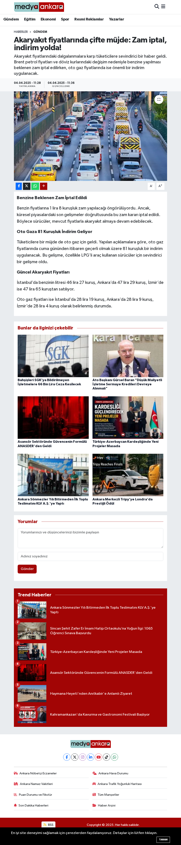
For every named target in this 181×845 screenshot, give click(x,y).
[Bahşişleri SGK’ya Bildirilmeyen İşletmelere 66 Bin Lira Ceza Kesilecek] (53, 356)
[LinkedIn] (90, 757)
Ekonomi (48, 19)
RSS (50, 825)
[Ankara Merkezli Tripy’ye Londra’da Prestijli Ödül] (128, 475)
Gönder (27, 569)
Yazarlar (116, 19)
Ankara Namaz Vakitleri (36, 784)
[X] (74, 757)
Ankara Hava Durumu (113, 773)
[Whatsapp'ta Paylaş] (35, 186)
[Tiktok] (106, 757)
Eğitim (29, 19)
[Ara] (157, 7)
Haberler (21, 31)
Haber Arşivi (106, 805)
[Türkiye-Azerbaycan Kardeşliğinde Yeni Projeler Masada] (128, 417)
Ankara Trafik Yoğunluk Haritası (120, 784)
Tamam (163, 839)
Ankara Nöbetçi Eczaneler (38, 773)
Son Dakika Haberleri (33, 805)
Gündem (11, 19)
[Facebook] (66, 757)
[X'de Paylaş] (26, 186)
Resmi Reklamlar (89, 19)
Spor (65, 19)
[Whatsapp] (114, 757)
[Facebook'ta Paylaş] (19, 186)
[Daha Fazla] (43, 186)
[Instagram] (82, 757)
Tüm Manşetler (108, 794)
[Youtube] (98, 757)
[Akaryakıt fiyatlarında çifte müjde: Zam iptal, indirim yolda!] (90, 136)
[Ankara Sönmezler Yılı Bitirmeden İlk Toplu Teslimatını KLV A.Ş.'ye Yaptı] (53, 475)
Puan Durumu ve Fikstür (35, 794)
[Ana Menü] (163, 7)
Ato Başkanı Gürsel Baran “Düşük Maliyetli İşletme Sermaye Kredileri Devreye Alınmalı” (127, 384)
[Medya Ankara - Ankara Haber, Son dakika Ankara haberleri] (39, 7)
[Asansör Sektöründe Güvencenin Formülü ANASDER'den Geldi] (53, 417)
